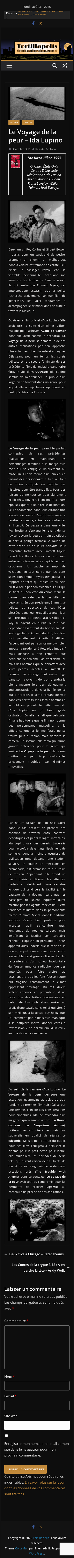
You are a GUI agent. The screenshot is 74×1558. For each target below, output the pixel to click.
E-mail (10, 1396)
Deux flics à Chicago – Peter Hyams (36, 1254)
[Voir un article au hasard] (65, 66)
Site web (10, 1416)
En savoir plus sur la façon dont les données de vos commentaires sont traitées (35, 1488)
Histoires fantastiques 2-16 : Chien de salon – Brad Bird (41, 15)
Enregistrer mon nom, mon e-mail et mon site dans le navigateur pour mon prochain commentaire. (36, 1449)
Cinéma (14, 122)
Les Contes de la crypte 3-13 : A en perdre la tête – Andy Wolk (38, 1267)
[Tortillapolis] (37, 42)
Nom (9, 1376)
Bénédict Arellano (45, 149)
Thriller (27, 122)
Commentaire (16, 1321)
